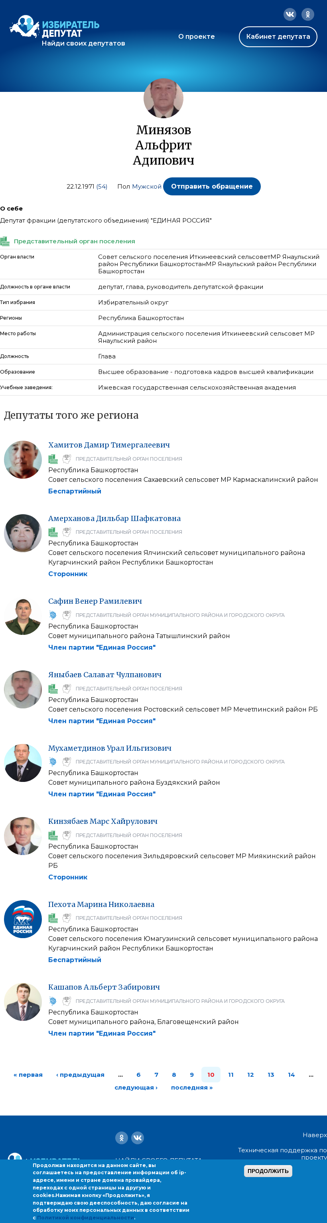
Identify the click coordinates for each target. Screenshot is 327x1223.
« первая (28, 1074)
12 (250, 1074)
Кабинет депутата (278, 36)
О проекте (196, 36)
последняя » (192, 1087)
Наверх (315, 1135)
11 (231, 1074)
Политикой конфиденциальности (85, 1218)
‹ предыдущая (80, 1074)
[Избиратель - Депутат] (54, 26)
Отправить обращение (212, 186)
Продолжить (268, 1171)
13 (271, 1074)
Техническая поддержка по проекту (282, 1153)
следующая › (136, 1087)
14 (291, 1074)
